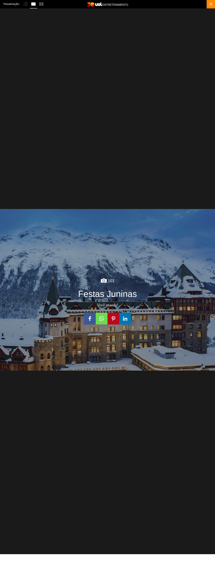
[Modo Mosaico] (41, 3)
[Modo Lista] (26, 3)
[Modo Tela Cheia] (34, 3)
